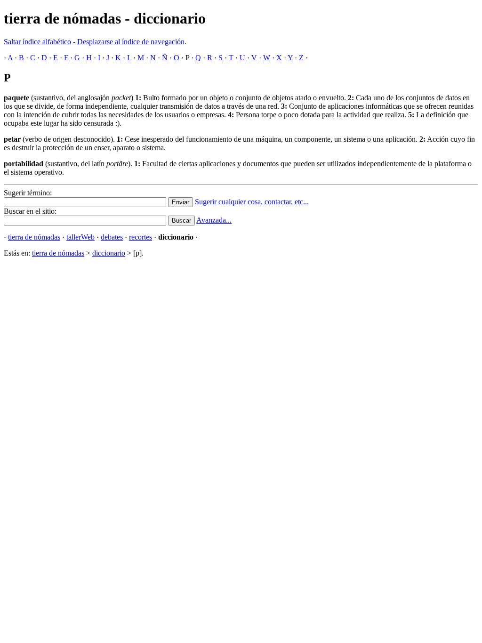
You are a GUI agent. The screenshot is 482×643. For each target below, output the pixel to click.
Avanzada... (214, 220)
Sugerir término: (28, 193)
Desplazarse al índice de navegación (131, 42)
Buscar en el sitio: (30, 211)
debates (112, 237)
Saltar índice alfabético (37, 42)
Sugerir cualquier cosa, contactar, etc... (252, 202)
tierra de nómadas (34, 237)
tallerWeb (80, 237)
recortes (140, 237)
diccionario (108, 253)
